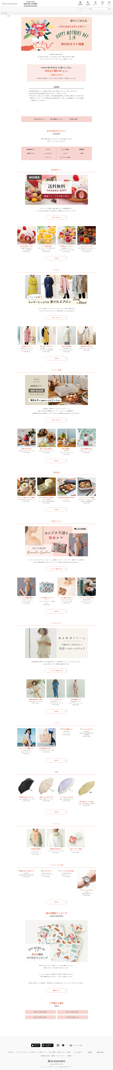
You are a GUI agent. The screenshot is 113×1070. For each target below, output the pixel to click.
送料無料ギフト (31, 149)
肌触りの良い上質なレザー (26, 873)
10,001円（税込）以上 (72, 1017)
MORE (56, 258)
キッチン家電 (65, 149)
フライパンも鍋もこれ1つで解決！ (26, 499)
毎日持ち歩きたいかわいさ (26, 798)
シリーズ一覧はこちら (56, 568)
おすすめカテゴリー (39, 119)
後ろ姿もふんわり (26, 349)
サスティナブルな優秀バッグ (26, 751)
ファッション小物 (65, 157)
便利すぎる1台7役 (26, 450)
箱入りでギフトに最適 (76, 850)
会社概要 (69, 1055)
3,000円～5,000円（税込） (40, 1012)
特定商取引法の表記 (45, 1055)
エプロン (48, 149)
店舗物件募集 (100, 1052)
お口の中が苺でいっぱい (26, 249)
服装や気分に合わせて (86, 348)
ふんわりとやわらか (86, 732)
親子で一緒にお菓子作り (46, 450)
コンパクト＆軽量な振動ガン (26, 600)
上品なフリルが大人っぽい (46, 798)
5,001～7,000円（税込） (72, 1012)
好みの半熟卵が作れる (86, 450)
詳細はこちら (56, 990)
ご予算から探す (73, 119)
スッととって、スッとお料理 (86, 500)
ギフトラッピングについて (23, 1052)
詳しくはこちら (56, 217)
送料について (35, 1052)
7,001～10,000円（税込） (40, 1017)
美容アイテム (31, 153)
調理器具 (81, 149)
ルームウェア (48, 153)
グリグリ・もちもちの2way (86, 600)
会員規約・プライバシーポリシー (58, 1055)
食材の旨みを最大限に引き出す (66, 499)
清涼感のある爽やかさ (55, 850)
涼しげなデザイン (46, 873)
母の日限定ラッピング (56, 119)
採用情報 (90, 1052)
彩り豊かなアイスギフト (66, 249)
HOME (8, 16)
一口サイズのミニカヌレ (87, 249)
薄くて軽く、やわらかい (46, 349)
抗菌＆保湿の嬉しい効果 (35, 701)
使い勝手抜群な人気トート (46, 750)
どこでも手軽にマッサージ (46, 601)
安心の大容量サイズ (67, 731)
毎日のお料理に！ (67, 451)
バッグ (65, 153)
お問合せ (69, 1052)
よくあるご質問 (52, 1052)
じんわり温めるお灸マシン (66, 600)
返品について (43, 1052)
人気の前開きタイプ (76, 702)
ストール (48, 157)
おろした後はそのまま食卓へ (46, 500)
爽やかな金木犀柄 (66, 349)
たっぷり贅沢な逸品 (46, 249)
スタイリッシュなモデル (86, 892)
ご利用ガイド (12, 1052)
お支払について (61, 1052)
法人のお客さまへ (78, 1052)
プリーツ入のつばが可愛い (67, 873)
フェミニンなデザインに (56, 702)
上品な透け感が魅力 (36, 851)
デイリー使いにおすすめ (66, 798)
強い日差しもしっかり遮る (86, 803)
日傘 (82, 153)
